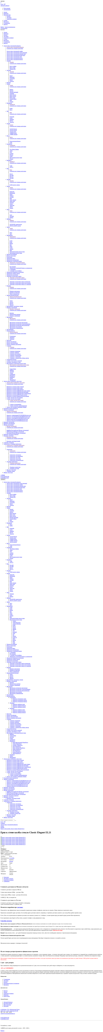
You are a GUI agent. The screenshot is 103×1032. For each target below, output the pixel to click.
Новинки (6, 13)
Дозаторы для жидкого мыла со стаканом (20, 666)
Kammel (15, 632)
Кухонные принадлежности (11, 408)
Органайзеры (10, 329)
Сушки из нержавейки (15, 773)
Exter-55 (15, 637)
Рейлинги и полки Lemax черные (15, 386)
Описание (6, 877)
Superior (12, 585)
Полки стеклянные (11, 341)
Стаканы (12, 347)
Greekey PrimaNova (17, 745)
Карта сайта (7, 996)
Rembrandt (12, 576)
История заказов (8, 1003)
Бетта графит (13, 494)
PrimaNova (12, 741)
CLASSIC (11, 858)
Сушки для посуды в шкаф (16, 400)
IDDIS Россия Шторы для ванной (15, 431)
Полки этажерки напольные (14, 344)
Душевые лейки (11, 471)
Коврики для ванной (9, 422)
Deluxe (11, 512)
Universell (12, 502)
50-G (11, 603)
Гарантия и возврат (12, 19)
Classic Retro (13, 735)
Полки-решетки (14, 332)
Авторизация (7, 9)
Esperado (12, 528)
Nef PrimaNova (16, 750)
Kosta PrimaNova (17, 752)
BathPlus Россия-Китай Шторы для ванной (18, 430)
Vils (14, 630)
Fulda (14, 625)
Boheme (9, 82)
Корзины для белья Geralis (13, 441)
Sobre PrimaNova (17, 749)
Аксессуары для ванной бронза (15, 59)
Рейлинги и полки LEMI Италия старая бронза (19, 393)
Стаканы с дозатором (15, 726)
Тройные (12, 708)
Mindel (14, 629)
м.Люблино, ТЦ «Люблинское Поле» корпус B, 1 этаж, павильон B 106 (10, 1010)
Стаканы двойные (14, 722)
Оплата (8, 16)
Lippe (11, 614)
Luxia (11, 529)
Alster (11, 550)
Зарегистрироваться (10, 27)
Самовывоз (6, 881)
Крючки (12, 682)
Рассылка (6, 1006)
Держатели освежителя (13, 259)
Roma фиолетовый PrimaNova (20, 742)
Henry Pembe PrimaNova (19, 748)
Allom (11, 589)
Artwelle (12, 71)
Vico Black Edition (14, 548)
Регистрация (7, 8)
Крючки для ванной (15, 309)
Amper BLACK (17, 622)
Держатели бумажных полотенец (15, 272)
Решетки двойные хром (19, 704)
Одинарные (13, 697)
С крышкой (13, 652)
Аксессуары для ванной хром (14, 56)
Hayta (11, 137)
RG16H (11, 565)
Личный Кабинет (8, 1002)
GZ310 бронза (13, 536)
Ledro (11, 555)
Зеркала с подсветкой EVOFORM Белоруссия (18, 416)
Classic (11, 85)
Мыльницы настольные (16, 692)
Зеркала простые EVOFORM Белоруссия (17, 419)
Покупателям (7, 15)
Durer (11, 577)
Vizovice (12, 533)
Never (14, 626)
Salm (14, 643)
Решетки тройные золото (19, 711)
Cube (11, 561)
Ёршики (12, 287)
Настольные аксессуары (16, 557)
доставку (20, 907)
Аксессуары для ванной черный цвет (16, 54)
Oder (14, 633)
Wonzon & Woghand (12, 254)
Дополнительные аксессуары (17, 618)
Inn (13, 634)
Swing (11, 587)
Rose (11, 170)
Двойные (12, 703)
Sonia (11, 210)
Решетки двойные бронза (19, 705)
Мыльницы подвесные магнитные (18, 688)
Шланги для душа (11, 469)
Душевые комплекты (15, 463)
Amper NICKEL (17, 623)
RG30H (11, 566)
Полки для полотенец (12, 343)
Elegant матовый (14, 517)
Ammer (11, 615)
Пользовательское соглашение (11, 983)
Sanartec (12, 180)
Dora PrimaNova (17, 746)
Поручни (9, 340)
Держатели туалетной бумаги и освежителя (21, 656)
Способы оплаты (6, 921)
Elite (11, 520)
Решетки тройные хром (19, 709)
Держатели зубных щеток (13, 273)
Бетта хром (12, 495)
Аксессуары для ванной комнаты (15, 47)
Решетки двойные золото (19, 707)
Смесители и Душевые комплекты (15, 445)
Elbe (11, 617)
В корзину (3, 849)
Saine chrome (13, 583)
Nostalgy (12, 531)
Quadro (11, 521)
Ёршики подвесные (15, 670)
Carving (11, 580)
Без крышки (13, 653)
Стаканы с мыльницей (15, 724)
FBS (11, 112)
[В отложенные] (1, 836)
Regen (11, 503)
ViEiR (11, 228)
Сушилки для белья (9, 442)
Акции (5, 12)
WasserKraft (13, 236)
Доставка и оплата (8, 878)
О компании (7, 23)
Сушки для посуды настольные (15, 397)
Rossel (14, 640)
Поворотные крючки (15, 683)
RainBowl (12, 161)
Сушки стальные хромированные (18, 775)
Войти (2, 27)
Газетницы (9, 257)
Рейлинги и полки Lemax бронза (15, 389)
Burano (11, 554)
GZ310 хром (13, 538)
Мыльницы (13, 318)
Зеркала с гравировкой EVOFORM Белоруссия (19, 415)
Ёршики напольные (15, 668)
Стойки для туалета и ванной (14, 360)
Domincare (12, 104)
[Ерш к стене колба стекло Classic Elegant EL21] (13, 837)
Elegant (11, 509)
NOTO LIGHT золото (15, 600)
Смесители (12, 450)
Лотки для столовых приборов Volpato (16, 407)
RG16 (11, 568)
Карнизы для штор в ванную (11, 434)
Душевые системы (14, 812)
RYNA (11, 532)
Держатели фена (11, 258)
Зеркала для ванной (12, 411)
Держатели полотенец (12, 274)
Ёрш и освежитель (14, 671)
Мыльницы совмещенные (16, 693)
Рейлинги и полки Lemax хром (15, 388)
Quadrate (12, 510)
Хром (11, 674)
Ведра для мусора (11, 255)
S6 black (12, 593)
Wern (11, 613)
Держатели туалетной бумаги (17, 262)
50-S (11, 604)
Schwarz (12, 505)
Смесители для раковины (16, 805)
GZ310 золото (13, 542)
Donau (14, 636)
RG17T (11, 569)
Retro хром (12, 514)
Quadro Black (13, 518)
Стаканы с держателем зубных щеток (19, 727)
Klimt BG (12, 574)
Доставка (9, 17)
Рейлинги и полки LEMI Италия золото (17, 394)
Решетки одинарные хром (19, 698)
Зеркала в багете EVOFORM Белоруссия (17, 420)
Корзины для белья (11, 437)
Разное (11, 558)
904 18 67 (5, 478)
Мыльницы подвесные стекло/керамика (20, 689)
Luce (11, 595)
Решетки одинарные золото (20, 700)
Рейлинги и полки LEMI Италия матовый (17, 392)
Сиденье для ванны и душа (14, 362)
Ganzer (11, 125)
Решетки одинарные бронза (20, 701)
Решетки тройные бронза (19, 712)
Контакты (6, 21)
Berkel (11, 610)
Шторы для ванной (12, 426)
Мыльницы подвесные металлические (19, 690)
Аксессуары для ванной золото (15, 58)
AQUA (11, 562)
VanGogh (12, 588)
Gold (11, 546)
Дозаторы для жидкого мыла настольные (20, 664)
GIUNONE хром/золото (16, 599)
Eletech (11, 596)
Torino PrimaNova (17, 743)
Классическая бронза (15, 544)
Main (14, 638)
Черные (12, 678)
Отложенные (4, 28)
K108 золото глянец (15, 572)
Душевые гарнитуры (15, 813)
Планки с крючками (15, 685)
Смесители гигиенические (16, 809)
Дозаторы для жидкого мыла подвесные (20, 663)
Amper (14, 621)
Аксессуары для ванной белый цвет (16, 55)
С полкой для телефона (16, 655)
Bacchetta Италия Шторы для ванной (16, 433)
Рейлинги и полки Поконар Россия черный (18, 396)
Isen (11, 611)
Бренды (6, 24)
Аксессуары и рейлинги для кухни (16, 382)
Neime (14, 628)
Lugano (11, 553)
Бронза (11, 677)
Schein (11, 187)
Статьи (5, 20)
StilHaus (12, 220)
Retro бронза (13, 513)
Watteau (11, 578)
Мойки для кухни (8, 472)
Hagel (11, 499)
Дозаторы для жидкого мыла (17, 277)
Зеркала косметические (16, 296)
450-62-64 (5, 476)
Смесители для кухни (15, 808)
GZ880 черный (13, 540)
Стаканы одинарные (15, 720)
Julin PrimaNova (17, 753)
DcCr (11, 524)
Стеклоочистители (11, 359)
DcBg (11, 525)
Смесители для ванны (15, 803)
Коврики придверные (9, 423)
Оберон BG (13, 497)
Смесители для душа (15, 806)
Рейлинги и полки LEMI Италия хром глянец (18, 390)
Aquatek (12, 62)
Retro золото (13, 516)
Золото (11, 675)
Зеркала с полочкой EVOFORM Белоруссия (18, 418)
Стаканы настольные (15, 723)
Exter (11, 608)
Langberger (12, 145)
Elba (14, 641)
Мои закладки (7, 1004)
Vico (11, 551)
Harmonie (12, 501)
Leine (11, 607)
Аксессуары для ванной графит (15, 51)
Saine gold (12, 584)
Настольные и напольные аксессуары (19, 364)
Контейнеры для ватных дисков (15, 306)
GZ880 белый (13, 539)
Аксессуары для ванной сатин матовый (17, 52)
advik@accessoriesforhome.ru (8, 1013)
